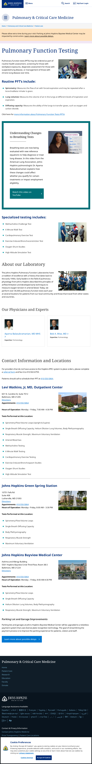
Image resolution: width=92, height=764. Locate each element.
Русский (51, 710)
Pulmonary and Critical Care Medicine (20, 26)
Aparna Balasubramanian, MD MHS (22, 333)
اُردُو (52, 717)
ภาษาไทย (43, 717)
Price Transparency (10, 735)
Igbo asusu (25, 713)
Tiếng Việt (82, 710)
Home (4, 26)
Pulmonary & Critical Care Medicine (43, 17)
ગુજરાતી (34, 717)
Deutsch (5, 717)
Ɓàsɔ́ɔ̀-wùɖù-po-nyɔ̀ (10, 713)
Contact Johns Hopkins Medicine (15, 732)
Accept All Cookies (43, 758)
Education (6, 678)
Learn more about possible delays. (39, 36)
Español (5, 710)
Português (61, 710)
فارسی (59, 717)
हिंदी (66, 716)
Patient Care (7, 671)
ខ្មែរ (80, 717)
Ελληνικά (23, 716)
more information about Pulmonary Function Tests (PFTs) (39, 114)
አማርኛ (13, 710)
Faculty (5, 682)
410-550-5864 (47, 378)
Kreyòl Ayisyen (73, 713)
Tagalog (42, 710)
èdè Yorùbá (37, 713)
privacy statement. (26, 753)
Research (6, 674)
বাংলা (46, 713)
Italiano (72, 710)
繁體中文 (22, 710)
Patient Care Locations (29, 735)
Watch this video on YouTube (21, 193)
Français (32, 710)
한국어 (61, 713)
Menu (29, 4)
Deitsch (73, 717)
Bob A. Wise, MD (58, 333)
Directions (6, 400)
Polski (14, 717)
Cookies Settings (27, 758)
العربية (83, 713)
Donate (5, 685)
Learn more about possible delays (20, 639)
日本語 (53, 713)
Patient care (39, 26)
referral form (9, 372)
